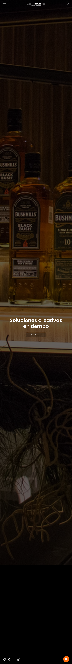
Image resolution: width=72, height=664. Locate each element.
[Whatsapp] (18, 659)
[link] (68, 4)
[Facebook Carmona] (9, 659)
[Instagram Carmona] (4, 659)
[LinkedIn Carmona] (13, 659)
